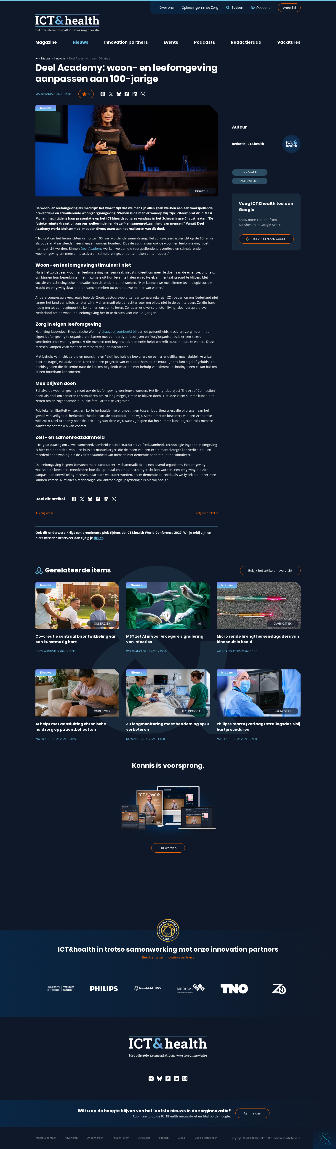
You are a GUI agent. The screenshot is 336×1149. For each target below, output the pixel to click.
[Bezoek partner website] (39, 988)
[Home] (36, 58)
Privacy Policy (120, 1137)
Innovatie (60, 58)
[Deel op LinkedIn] (135, 94)
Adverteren (71, 1137)
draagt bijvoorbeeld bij (120, 331)
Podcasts (204, 42)
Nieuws (80, 42)
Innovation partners (126, 42)
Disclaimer (144, 1137)
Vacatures (289, 42)
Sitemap (164, 1137)
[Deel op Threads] (103, 94)
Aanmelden (252, 1113)
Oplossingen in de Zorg (200, 7)
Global (182, 1137)
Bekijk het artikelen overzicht (270, 570)
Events (171, 42)
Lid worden (168, 848)
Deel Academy (91, 248)
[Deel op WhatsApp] (143, 94)
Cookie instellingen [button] (206, 1137)
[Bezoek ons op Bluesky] (159, 1078)
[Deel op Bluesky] (119, 94)
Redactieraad (246, 42)
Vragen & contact (45, 1137)
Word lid (289, 7)
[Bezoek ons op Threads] (151, 1078)
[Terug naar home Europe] (67, 23)
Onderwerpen (95, 1137)
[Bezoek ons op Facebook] (168, 1078)
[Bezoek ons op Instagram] (184, 1078)
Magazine (46, 42)
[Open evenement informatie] (324, 1137)
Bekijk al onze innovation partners (168, 957)
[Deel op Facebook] (127, 94)
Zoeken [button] (237, 7)
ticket (98, 538)
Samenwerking (250, 181)
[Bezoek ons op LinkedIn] (176, 1078)
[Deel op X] (111, 94)
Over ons (167, 7)
